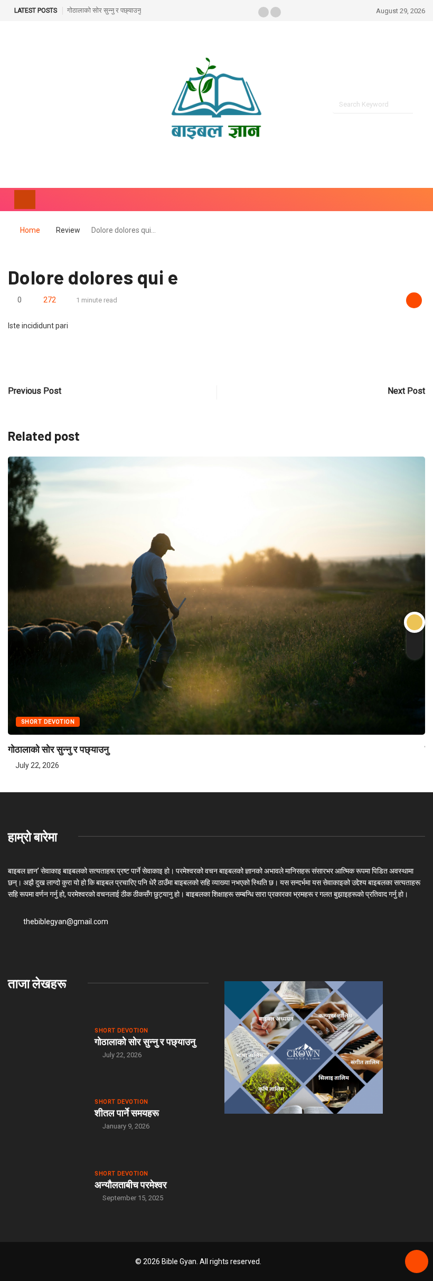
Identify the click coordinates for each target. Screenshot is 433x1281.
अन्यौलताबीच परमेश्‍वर (131, 1184)
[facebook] (11, 105)
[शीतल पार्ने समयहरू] (46, 1113)
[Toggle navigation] (25, 199)
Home (30, 230)
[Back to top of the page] (416, 1262)
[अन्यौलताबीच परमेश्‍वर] (46, 1185)
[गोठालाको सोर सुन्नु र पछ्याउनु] (46, 1042)
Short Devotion (47, 721)
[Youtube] (29, 105)
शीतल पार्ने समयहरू (127, 1112)
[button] (263, 12)
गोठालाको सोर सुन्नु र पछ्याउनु (104, 10)
